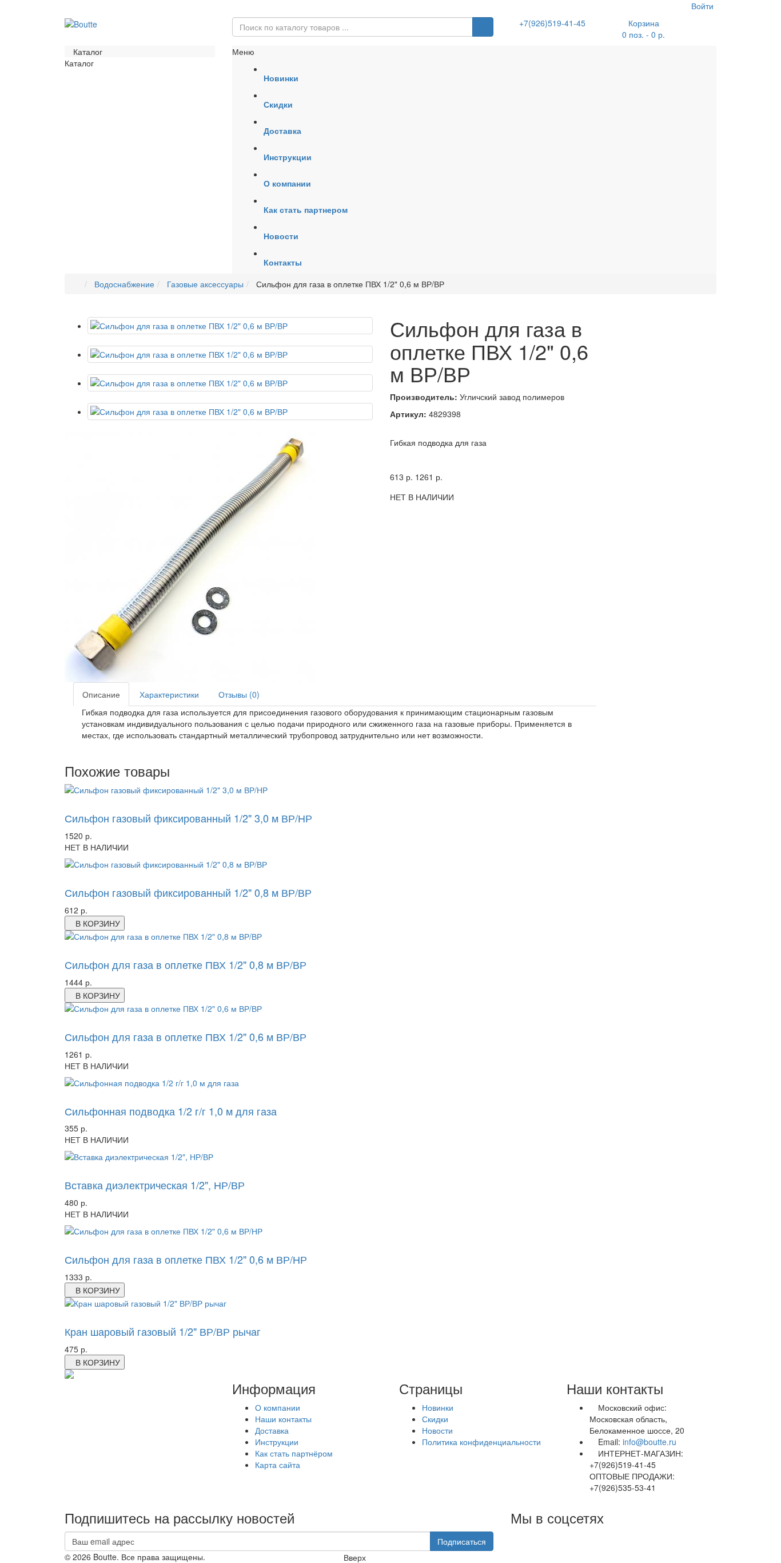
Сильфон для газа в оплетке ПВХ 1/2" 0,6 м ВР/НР (186, 1259)
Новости (437, 1430)
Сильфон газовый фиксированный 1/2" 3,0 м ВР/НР (188, 817)
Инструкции (276, 1441)
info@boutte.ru (649, 1441)
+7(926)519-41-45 (552, 23)
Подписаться (461, 1541)
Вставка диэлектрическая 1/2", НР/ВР (155, 1184)
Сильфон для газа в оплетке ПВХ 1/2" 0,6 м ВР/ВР (185, 1036)
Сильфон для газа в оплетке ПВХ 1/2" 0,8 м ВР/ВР (185, 964)
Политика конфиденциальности (481, 1441)
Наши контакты (283, 1418)
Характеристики (169, 694)
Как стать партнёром (294, 1453)
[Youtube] (511, 1537)
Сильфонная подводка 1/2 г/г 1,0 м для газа (171, 1110)
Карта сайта (277, 1464)
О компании (277, 1407)
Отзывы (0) (239, 694)
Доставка (272, 1430)
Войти (701, 5)
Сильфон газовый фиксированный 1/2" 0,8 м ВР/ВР (188, 892)
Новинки (437, 1407)
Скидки (435, 1418)
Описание (101, 694)
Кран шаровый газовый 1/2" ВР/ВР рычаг (163, 1331)
